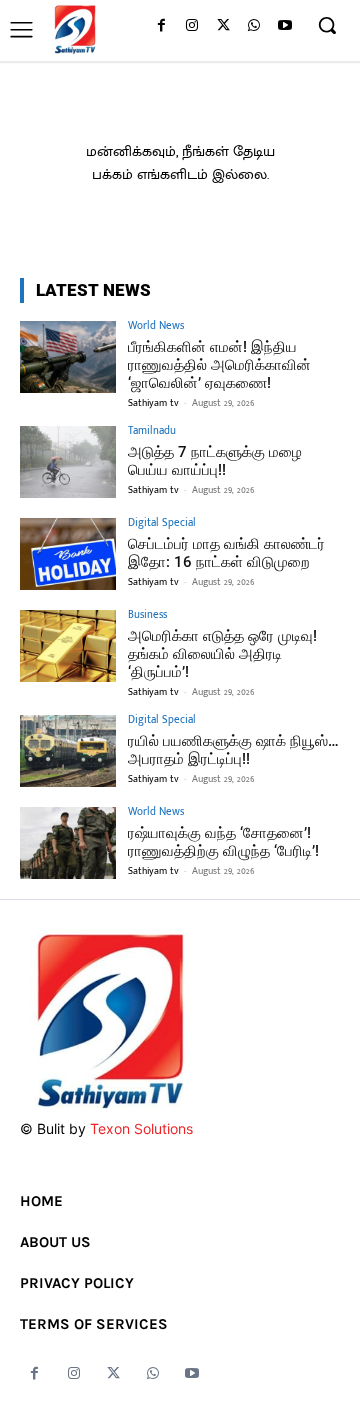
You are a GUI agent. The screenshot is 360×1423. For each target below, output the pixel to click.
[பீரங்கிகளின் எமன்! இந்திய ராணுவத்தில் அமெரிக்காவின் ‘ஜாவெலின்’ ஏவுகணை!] (68, 357)
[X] (223, 26)
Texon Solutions (141, 1128)
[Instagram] (192, 26)
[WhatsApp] (253, 26)
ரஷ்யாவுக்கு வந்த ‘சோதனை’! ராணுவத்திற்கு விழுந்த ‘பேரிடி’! (223, 842)
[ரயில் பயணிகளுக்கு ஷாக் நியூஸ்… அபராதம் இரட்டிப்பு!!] (68, 751)
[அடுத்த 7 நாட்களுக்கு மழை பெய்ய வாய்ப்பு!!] (68, 462)
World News (156, 326)
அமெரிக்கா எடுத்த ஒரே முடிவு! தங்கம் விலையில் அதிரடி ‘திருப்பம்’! (222, 654)
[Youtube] (284, 26)
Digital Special (162, 523)
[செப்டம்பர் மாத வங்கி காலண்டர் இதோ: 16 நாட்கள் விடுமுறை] (68, 554)
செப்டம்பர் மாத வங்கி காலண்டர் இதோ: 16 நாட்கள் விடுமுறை (226, 553)
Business (147, 615)
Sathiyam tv (153, 403)
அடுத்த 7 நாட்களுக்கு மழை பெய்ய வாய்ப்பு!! (215, 461)
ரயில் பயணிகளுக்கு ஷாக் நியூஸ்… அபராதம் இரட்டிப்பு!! (233, 750)
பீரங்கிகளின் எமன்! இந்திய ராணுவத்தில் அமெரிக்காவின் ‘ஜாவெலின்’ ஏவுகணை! (219, 365)
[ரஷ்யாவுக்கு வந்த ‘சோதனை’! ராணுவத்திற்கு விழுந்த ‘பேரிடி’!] (68, 843)
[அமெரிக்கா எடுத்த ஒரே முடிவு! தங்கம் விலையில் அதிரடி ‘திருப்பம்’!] (68, 646)
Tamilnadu (152, 431)
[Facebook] (161, 26)
